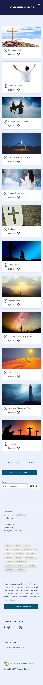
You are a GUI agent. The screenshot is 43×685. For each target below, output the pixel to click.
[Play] (6, 50)
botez (8, 553)
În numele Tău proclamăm (19, 408)
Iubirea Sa (12, 444)
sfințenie (20, 569)
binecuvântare (21, 561)
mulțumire (18, 553)
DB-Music (13, 54)
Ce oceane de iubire (16, 50)
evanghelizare (30, 557)
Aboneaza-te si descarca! (21, 44)
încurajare (30, 553)
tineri (26, 545)
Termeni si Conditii (10, 524)
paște (7, 545)
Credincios (12, 229)
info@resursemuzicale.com (14, 647)
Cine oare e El (13, 372)
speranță (8, 561)
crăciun (17, 545)
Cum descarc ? (9, 512)
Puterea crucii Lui (15, 265)
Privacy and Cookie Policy (13, 530)
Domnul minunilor (15, 86)
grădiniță (32, 565)
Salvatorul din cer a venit (18, 121)
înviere (18, 557)
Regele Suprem (14, 300)
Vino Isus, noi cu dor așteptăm (20, 336)
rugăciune (9, 565)
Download (21, 39)
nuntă (17, 549)
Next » (31, 463)
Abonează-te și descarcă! (19, 473)
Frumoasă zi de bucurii (17, 193)
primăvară (9, 569)
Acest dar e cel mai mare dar (19, 157)
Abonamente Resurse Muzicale (15, 515)
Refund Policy (9, 527)
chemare (20, 565)
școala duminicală (30, 549)
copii (7, 549)
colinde (8, 557)
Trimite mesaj (8, 518)
